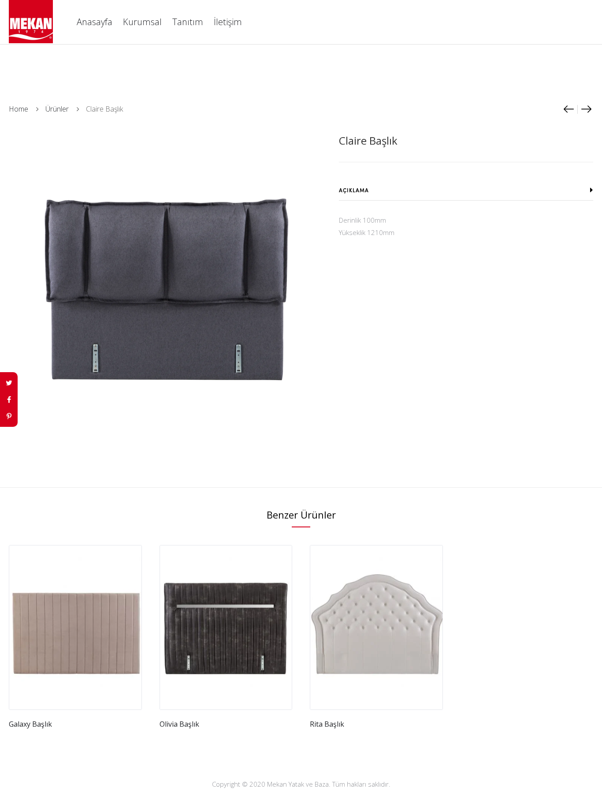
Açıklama (354, 190)
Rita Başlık (327, 724)
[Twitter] (8, 382)
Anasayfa (94, 22)
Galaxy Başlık (30, 724)
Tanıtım (187, 22)
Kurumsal (142, 22)
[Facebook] (8, 399)
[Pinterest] (8, 416)
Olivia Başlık (179, 724)
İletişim (228, 22)
